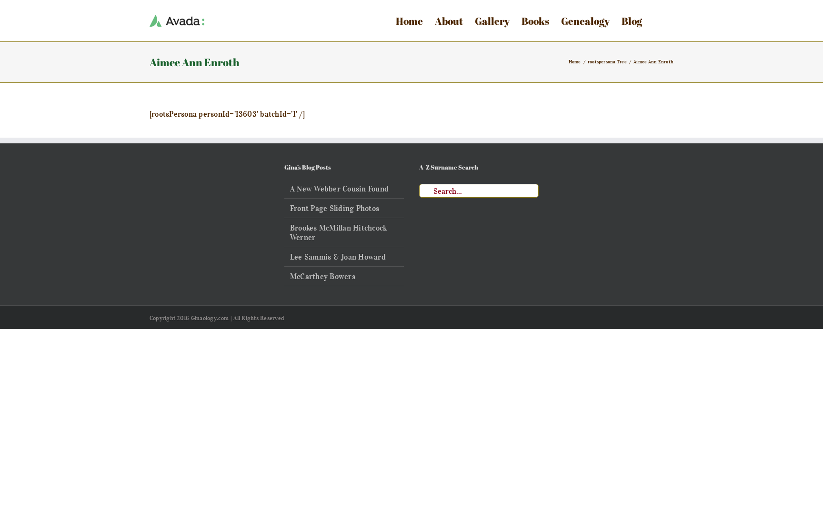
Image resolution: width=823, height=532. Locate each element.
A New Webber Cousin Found (339, 188)
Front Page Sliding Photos (334, 208)
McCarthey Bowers (322, 276)
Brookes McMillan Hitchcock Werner (338, 232)
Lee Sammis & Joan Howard (338, 256)
